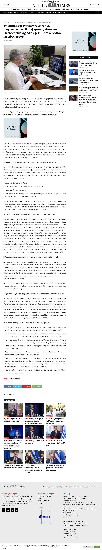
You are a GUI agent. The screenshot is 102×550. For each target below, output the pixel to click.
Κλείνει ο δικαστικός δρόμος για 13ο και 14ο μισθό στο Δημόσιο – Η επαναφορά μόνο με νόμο (88, 89)
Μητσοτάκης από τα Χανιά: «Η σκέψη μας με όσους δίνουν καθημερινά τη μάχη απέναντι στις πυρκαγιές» (55, 420)
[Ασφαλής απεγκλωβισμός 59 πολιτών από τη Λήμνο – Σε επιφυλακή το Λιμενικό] (73, 72)
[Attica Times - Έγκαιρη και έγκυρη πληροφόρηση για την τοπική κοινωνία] (51, 4)
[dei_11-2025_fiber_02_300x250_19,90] (35, 128)
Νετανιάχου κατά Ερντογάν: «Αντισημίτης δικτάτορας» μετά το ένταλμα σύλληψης (88, 63)
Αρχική (5, 22)
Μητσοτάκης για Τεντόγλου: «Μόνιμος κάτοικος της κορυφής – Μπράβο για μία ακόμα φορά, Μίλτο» (55, 442)
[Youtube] (99, 4)
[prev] (95, 12)
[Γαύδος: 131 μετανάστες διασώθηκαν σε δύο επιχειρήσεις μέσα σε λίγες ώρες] (73, 81)
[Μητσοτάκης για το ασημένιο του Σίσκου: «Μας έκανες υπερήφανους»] (34, 432)
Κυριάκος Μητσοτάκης (14, 378)
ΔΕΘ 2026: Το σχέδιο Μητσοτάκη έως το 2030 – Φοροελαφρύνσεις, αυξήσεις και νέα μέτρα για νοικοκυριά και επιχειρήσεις (34, 469)
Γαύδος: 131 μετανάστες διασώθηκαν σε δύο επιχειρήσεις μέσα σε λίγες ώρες (88, 80)
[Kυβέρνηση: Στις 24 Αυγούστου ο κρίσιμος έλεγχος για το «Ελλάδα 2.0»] (13, 457)
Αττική (9, 22)
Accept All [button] (97, 546)
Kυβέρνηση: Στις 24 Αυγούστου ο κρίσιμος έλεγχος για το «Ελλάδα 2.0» (13, 467)
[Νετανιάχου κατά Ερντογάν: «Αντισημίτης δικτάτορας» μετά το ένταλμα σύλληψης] (73, 64)
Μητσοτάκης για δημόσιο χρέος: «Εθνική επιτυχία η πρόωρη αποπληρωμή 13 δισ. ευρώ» (13, 419)
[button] (6, 4)
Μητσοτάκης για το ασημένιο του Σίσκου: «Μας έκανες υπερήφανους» (34, 441)
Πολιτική (6, 416)
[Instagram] (93, 4)
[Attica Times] (13, 486)
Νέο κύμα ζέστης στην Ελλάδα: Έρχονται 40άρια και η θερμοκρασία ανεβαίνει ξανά (36, 12)
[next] (98, 12)
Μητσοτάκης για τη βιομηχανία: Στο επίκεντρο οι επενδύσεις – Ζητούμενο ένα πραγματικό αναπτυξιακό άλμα (55, 468)
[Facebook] (90, 4)
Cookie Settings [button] (88, 546)
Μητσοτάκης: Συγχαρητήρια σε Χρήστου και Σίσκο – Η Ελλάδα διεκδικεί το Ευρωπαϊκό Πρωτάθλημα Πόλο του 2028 (34, 420)
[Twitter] (96, 4)
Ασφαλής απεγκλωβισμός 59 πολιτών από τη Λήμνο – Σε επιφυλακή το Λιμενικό (87, 72)
